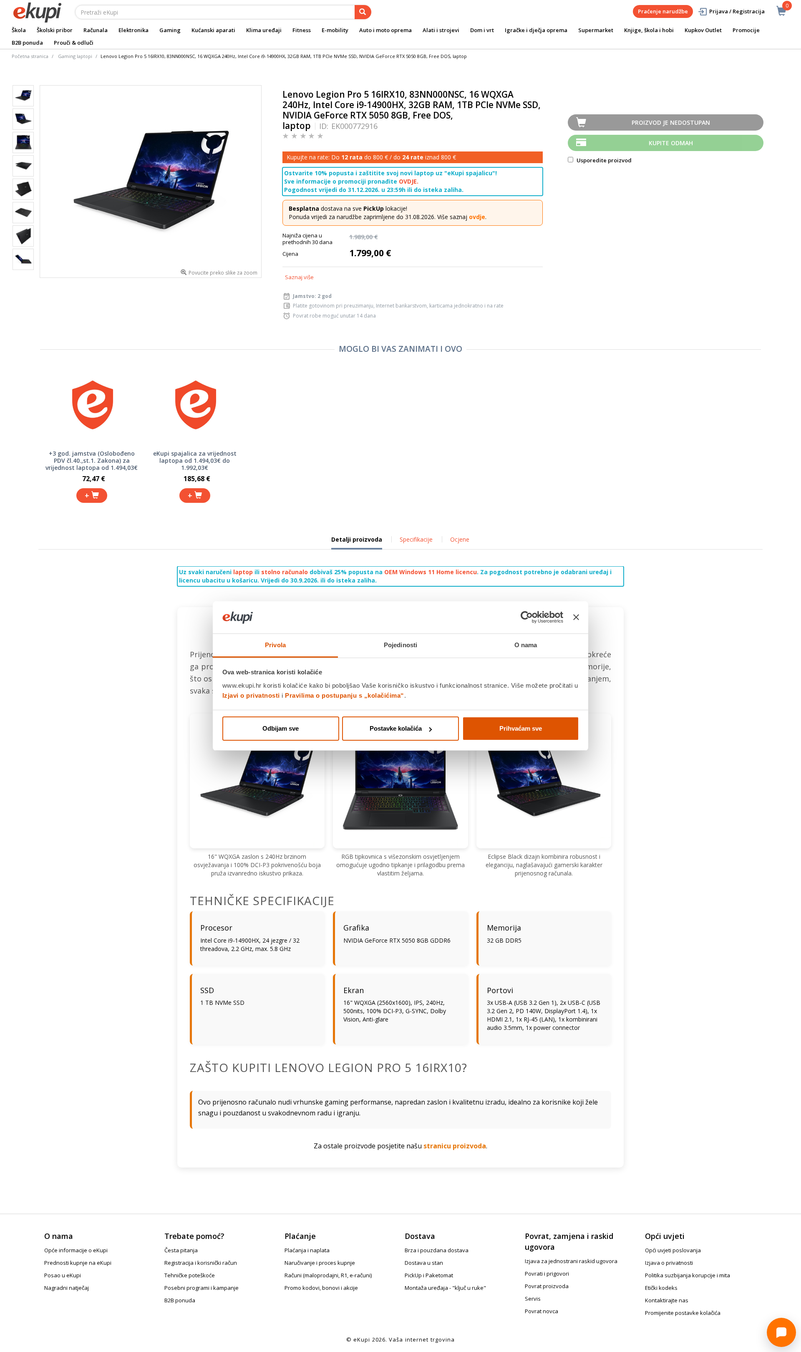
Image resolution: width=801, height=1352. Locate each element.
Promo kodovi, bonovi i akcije (321, 1287)
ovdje (477, 217)
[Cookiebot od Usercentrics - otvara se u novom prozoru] (526, 617)
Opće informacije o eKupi (76, 1250)
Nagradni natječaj (66, 1287)
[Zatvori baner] (576, 618)
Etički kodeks (661, 1287)
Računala (95, 30)
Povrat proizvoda (547, 1286)
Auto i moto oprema (385, 30)
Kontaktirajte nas (666, 1300)
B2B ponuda (27, 42)
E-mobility (335, 30)
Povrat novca (541, 1311)
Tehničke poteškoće (189, 1275)
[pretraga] (363, 12)
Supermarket (595, 30)
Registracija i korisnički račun (200, 1262)
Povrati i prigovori (547, 1273)
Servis (533, 1298)
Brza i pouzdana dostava (437, 1250)
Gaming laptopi (75, 56)
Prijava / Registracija (737, 11)
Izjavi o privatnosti (251, 695)
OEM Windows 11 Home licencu (430, 572)
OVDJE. (408, 181)
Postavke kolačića (396, 728)
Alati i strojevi (441, 30)
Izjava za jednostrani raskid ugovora (571, 1261)
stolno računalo (284, 572)
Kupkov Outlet (703, 30)
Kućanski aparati (213, 30)
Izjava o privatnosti (669, 1262)
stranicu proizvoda (454, 1145)
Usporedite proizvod (603, 160)
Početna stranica (30, 56)
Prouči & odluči (73, 42)
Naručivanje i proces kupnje (320, 1262)
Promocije (746, 30)
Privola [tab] (275, 644)
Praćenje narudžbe (663, 11)
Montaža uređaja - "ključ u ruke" (445, 1287)
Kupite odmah (671, 143)
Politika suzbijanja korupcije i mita (687, 1275)
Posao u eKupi (62, 1275)
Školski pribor (55, 30)
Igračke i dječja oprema (536, 30)
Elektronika (133, 30)
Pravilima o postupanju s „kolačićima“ (344, 695)
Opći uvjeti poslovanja (673, 1250)
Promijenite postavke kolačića (682, 1313)
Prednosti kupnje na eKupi (77, 1262)
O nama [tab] (525, 644)
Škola (19, 30)
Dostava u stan (424, 1262)
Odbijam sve (280, 728)
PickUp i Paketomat (429, 1275)
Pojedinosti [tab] (400, 644)
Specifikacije (416, 539)
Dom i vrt (482, 30)
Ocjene (459, 539)
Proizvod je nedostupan (671, 122)
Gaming (170, 30)
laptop (243, 572)
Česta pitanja (181, 1250)
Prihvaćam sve (520, 728)
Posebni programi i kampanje (201, 1287)
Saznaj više (299, 277)
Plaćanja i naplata (307, 1250)
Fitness (301, 30)
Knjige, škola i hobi (649, 30)
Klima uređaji (264, 30)
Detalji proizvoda (356, 542)
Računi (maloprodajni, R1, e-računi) (328, 1275)
